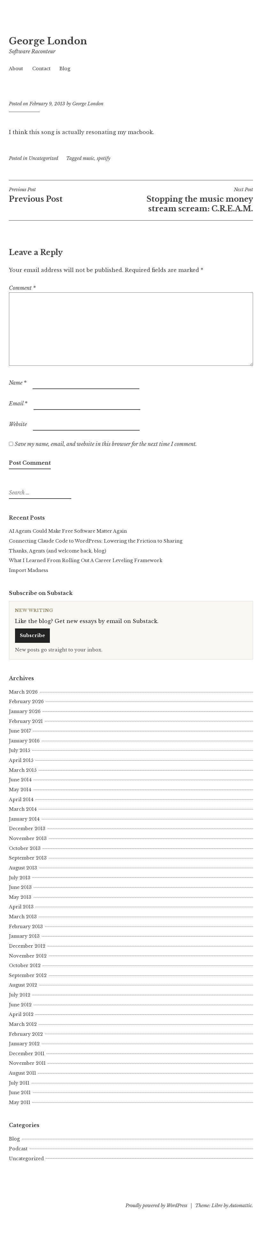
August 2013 (23, 868)
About (16, 68)
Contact (41, 68)
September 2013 (28, 858)
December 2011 (26, 1053)
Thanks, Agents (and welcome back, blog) (57, 551)
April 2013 (21, 907)
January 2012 (24, 1044)
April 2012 (21, 1014)
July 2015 (19, 750)
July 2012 (19, 995)
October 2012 (25, 965)
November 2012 (28, 956)
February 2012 (26, 1034)
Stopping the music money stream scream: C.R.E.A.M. (200, 200)
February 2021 (26, 721)
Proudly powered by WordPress (156, 1205)
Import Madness (28, 570)
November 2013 (28, 838)
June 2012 (20, 1005)
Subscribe (32, 635)
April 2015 (21, 760)
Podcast (18, 1149)
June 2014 (20, 780)
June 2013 (20, 887)
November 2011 (27, 1063)
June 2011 (20, 1092)
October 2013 (25, 848)
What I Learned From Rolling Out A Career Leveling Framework (85, 560)
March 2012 (23, 1024)
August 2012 (23, 985)
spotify (103, 158)
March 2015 (22, 770)
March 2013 (23, 917)
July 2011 (19, 1083)
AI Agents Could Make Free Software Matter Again (68, 531)
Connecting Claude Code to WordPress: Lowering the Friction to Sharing (95, 541)
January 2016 (24, 741)
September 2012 (28, 975)
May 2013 (20, 897)
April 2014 (21, 799)
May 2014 (20, 790)
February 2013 (26, 926)
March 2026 (23, 692)
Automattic (240, 1205)
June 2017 (20, 731)
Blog (64, 68)
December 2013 (27, 828)
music (88, 158)
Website (18, 424)
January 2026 (25, 711)
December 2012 (27, 946)
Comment (22, 288)
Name (18, 383)
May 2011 (19, 1102)
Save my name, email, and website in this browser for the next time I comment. (106, 444)
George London (48, 41)
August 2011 (22, 1073)
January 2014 (24, 819)
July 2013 (19, 878)
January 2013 (24, 936)
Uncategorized (43, 158)
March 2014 (23, 809)
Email (18, 403)
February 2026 (26, 701)
